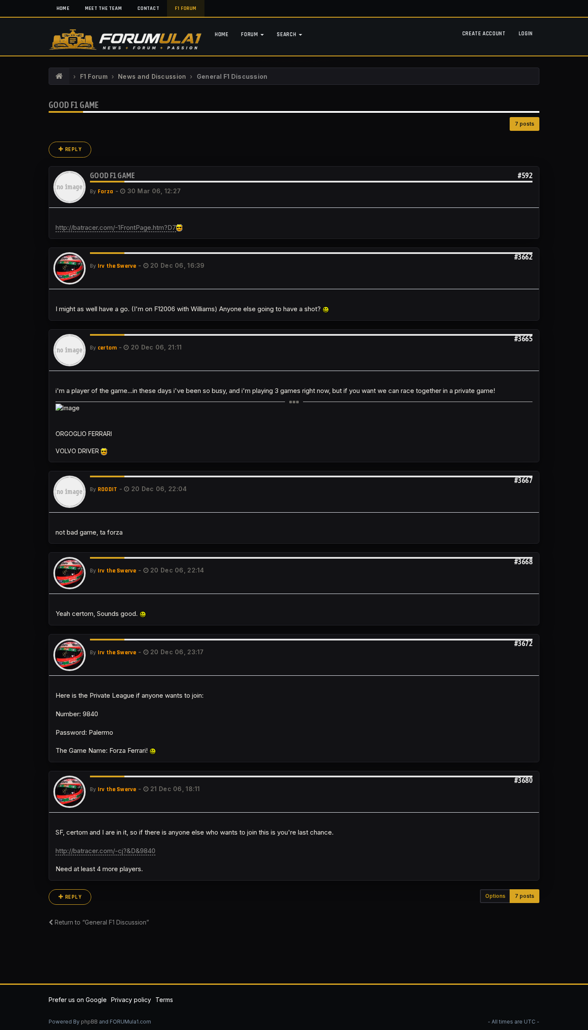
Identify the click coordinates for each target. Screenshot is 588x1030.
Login (526, 33)
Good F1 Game (74, 105)
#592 (525, 175)
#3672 (523, 643)
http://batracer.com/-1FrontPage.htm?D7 (116, 227)
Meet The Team (103, 8)
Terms (164, 999)
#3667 (523, 480)
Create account (484, 33)
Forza (105, 191)
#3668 (523, 561)
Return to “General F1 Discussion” (101, 922)
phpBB (89, 1021)
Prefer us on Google (78, 999)
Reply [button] (72, 149)
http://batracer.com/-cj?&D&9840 (105, 851)
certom (107, 348)
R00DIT (108, 489)
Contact (148, 8)
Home (62, 8)
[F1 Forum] (59, 76)
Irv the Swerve (117, 266)
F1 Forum (186, 8)
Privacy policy (131, 999)
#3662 (523, 256)
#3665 (523, 338)
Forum (250, 34)
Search (287, 34)
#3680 (523, 780)
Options (495, 896)
